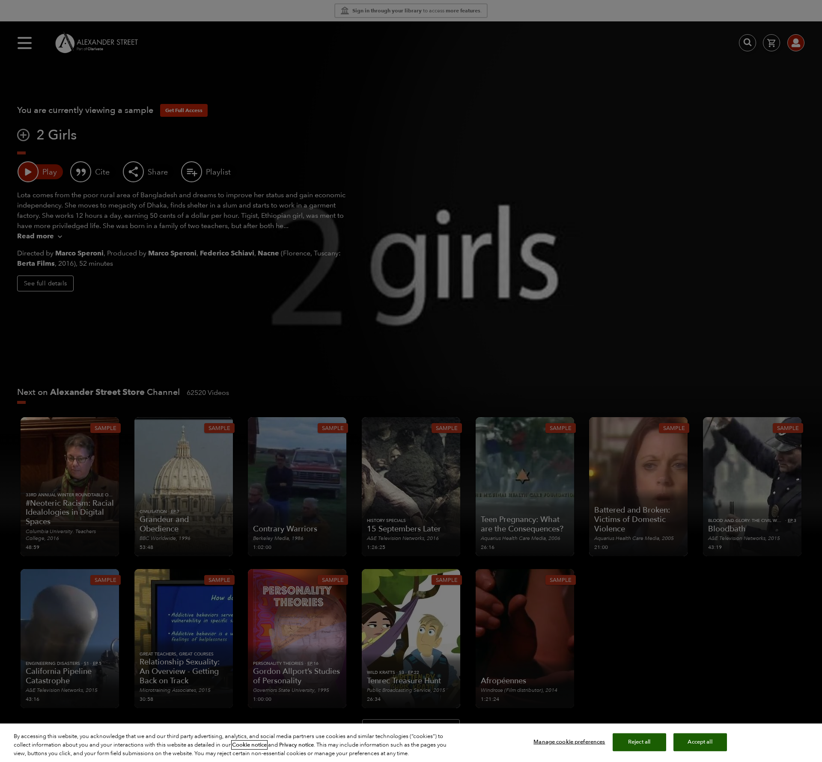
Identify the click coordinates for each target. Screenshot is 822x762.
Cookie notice (249, 745)
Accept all (700, 742)
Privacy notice (296, 745)
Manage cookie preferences (569, 742)
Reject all (639, 742)
